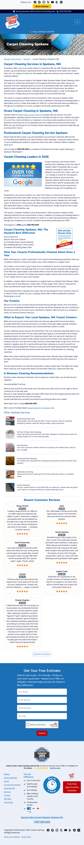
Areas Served (9, 788)
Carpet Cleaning (23, 485)
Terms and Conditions (12, 837)
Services (26, 59)
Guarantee (8, 802)
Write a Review (42, 6)
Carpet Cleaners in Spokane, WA (40, 408)
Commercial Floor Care (26, 419)
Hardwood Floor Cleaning (27, 458)
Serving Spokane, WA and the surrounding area (35, 11)
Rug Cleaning (22, 445)
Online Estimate (10, 778)
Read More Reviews (42, 654)
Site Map (7, 799)
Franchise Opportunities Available (72, 787)
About (6, 781)
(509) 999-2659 (65, 11)
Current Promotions (12, 785)
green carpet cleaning (32, 115)
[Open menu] (77, 22)
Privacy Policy (26, 837)
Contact (7, 795)
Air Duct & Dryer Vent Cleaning (29, 432)
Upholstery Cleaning (25, 472)
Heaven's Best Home (12, 59)
